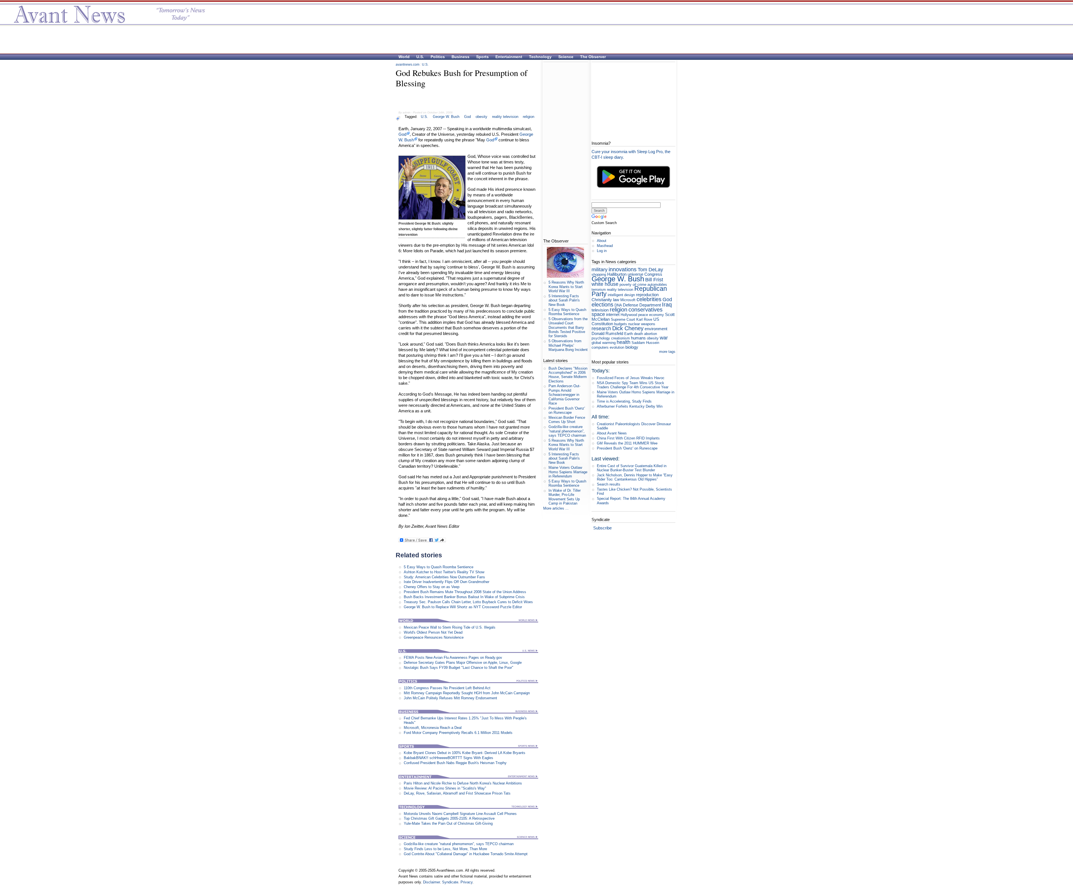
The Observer (593, 56)
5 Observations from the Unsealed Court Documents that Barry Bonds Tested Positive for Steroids (568, 327)
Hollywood (629, 315)
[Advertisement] (533, 39)
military (599, 269)
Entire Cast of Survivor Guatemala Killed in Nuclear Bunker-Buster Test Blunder (631, 468)
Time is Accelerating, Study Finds (624, 401)
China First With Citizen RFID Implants (628, 438)
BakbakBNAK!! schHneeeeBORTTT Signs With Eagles (448, 758)
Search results (608, 484)
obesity (481, 117)
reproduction (647, 294)
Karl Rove (644, 319)
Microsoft (627, 300)
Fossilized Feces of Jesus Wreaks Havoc (630, 378)
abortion (650, 334)
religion (528, 117)
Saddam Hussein (645, 343)
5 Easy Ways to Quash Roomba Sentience (438, 567)
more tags (667, 351)
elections (602, 304)
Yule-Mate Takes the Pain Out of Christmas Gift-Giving (448, 823)
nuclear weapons (641, 324)
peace (643, 315)
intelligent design (621, 295)
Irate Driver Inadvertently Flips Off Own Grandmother (446, 582)
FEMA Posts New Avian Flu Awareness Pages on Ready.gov (453, 657)
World (404, 56)
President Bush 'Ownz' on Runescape (567, 410)
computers (600, 347)
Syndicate (450, 882)
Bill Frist (654, 279)
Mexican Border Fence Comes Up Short (567, 419)
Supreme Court (623, 319)
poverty (625, 284)
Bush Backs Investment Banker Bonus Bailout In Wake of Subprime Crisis (464, 597)
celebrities (649, 299)
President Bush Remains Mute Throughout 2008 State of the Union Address (465, 592)
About (601, 241)
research (601, 328)
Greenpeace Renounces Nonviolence (434, 637)
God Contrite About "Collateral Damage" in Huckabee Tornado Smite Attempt (466, 854)
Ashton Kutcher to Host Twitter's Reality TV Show (444, 572)
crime (641, 284)
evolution (617, 347)
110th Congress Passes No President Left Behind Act (447, 688)
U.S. (420, 56)
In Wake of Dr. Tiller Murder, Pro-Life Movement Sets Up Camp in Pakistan (565, 496)
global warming (604, 343)
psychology (601, 338)
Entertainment (508, 56)
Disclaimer (431, 882)
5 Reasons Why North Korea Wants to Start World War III (566, 286)
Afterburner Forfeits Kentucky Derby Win (630, 406)
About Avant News (612, 433)
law (616, 299)
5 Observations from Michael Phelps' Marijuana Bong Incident (568, 345)
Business (460, 56)
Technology (540, 56)
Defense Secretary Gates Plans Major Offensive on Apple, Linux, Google (463, 662)
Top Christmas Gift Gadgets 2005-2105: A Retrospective (449, 818)
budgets (620, 324)
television (600, 310)
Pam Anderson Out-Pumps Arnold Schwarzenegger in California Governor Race (564, 394)
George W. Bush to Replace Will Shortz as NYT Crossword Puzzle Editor (463, 607)
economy (656, 315)
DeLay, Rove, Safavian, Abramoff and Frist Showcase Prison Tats (457, 793)
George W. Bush (446, 117)
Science (565, 56)
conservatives (645, 309)
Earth (628, 334)
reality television (505, 117)
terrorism (599, 289)
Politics (438, 56)
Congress (653, 274)
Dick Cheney (628, 328)
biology (631, 347)
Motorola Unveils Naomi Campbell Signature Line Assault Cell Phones (460, 814)
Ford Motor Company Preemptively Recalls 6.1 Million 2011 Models (458, 733)
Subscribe (602, 528)
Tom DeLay (650, 269)
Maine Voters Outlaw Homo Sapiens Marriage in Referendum (568, 471)
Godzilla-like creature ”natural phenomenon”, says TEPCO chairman (459, 844)
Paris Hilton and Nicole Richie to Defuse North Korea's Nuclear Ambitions (463, 783)
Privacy (466, 882)
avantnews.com (407, 64)
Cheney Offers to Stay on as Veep (431, 587)
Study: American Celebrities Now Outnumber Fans (444, 577)
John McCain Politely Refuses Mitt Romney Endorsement (450, 698)
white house (605, 284)
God (467, 117)
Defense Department (642, 305)
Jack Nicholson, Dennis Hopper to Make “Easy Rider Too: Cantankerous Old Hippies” (635, 477)
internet (612, 314)
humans (638, 338)
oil (634, 284)
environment (656, 328)
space (598, 314)
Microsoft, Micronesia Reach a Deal (433, 728)
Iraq (667, 304)
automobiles (657, 284)
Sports (482, 56)
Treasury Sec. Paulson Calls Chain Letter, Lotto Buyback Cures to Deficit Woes (468, 602)
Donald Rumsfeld (607, 333)
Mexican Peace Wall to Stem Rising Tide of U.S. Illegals (449, 627)
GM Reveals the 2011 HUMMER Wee (627, 443)
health (623, 342)
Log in (602, 251)
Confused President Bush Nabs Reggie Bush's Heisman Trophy (455, 763)
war (664, 338)
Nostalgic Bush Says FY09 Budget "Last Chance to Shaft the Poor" (458, 667)
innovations (623, 269)
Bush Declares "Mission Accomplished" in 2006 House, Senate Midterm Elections (568, 374)
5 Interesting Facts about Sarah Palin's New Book (564, 300)
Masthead (605, 246)
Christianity (602, 299)
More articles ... (556, 508)
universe (635, 274)
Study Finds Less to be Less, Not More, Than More (445, 849)
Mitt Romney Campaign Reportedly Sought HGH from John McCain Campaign (467, 693)
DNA (618, 305)
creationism (620, 338)
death (638, 334)
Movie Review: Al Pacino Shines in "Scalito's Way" (445, 788)
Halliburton (616, 274)
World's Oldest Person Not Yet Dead (433, 632)
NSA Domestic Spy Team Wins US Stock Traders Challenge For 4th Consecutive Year (632, 385)
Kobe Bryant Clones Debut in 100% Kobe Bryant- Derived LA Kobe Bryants (464, 753)
